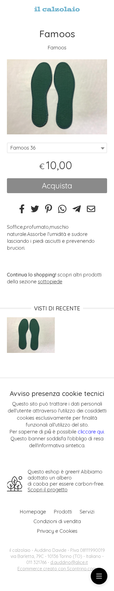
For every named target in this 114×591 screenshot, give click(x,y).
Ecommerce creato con (57, 568)
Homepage (33, 512)
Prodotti (63, 512)
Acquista (57, 185)
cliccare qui (91, 431)
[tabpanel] (57, 96)
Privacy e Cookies (57, 531)
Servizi (87, 512)
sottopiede (50, 281)
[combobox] (57, 148)
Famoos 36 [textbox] (23, 148)
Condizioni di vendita (57, 521)
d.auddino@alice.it (69, 562)
